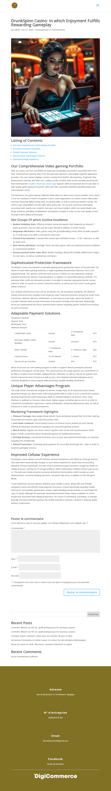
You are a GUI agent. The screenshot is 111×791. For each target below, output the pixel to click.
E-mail (14, 567)
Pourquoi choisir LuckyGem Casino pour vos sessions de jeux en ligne (41, 636)
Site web (15, 575)
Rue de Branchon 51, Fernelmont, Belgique (56, 694)
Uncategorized (41, 29)
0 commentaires (57, 29)
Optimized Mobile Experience (26, 159)
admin (17, 29)
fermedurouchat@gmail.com (55, 741)
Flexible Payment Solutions (25, 152)
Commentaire (18, 528)
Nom (14, 559)
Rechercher (93, 614)
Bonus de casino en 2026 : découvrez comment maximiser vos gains (41, 644)
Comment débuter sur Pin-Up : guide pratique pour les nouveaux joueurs (43, 627)
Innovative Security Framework (26, 148)
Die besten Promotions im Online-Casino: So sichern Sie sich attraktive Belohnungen (48, 640)
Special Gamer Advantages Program (29, 155)
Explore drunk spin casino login (43, 183)
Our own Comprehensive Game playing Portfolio (34, 145)
